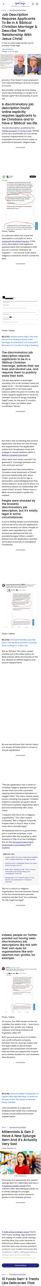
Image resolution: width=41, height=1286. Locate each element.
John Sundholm (7, 49)
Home (4, 10)
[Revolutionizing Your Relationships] (20, 3)
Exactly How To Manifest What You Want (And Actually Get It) (21, 864)
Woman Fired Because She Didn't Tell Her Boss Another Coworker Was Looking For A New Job (19, 642)
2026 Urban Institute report (16, 1232)
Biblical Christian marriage (14, 455)
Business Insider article (14, 1185)
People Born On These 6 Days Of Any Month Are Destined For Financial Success (19, 880)
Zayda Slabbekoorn (9, 1148)
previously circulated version (15, 241)
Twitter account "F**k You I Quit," (17, 130)
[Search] (32, 4)
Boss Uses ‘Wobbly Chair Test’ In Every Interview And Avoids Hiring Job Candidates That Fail (20, 871)
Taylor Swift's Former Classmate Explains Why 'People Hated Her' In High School (21, 858)
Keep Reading (20, 1265)
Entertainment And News (17, 10)
